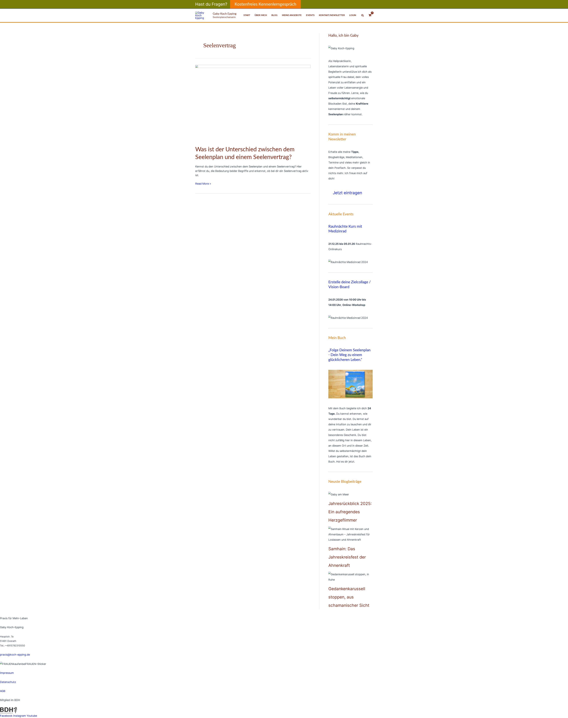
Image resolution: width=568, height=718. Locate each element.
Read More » (203, 183)
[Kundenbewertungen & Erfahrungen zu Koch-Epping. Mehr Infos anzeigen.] (29, 668)
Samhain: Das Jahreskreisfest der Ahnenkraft (347, 557)
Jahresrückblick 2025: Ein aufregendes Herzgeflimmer (350, 512)
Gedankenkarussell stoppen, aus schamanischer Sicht (348, 597)
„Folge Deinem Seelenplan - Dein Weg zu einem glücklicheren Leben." (349, 355)
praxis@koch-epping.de (15, 654)
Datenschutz (8, 682)
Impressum (7, 672)
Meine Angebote (292, 15)
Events (310, 15)
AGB (2, 691)
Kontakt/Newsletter (332, 15)
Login (352, 15)
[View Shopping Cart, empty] (370, 15)
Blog (274, 15)
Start (246, 15)
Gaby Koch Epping (224, 13)
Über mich (261, 15)
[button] (265, 4)
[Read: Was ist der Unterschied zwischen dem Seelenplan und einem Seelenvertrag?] (252, 103)
